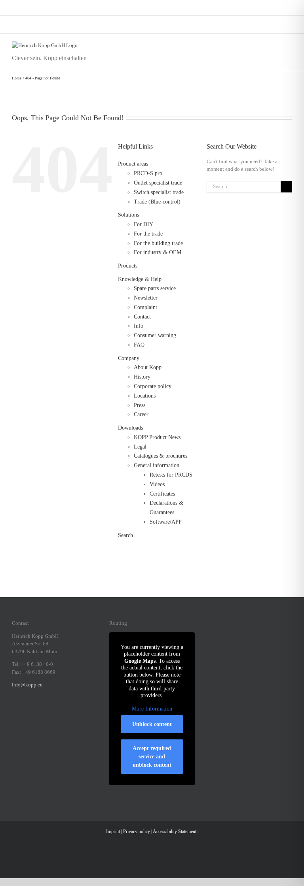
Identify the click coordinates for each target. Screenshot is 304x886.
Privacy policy (136, 831)
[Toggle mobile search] (275, 45)
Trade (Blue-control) (157, 202)
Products (127, 266)
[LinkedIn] (34, 712)
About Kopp (148, 367)
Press (139, 405)
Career (141, 414)
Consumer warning (155, 335)
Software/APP (166, 522)
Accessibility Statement (174, 831)
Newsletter (146, 298)
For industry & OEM (157, 252)
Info (138, 326)
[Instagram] (24, 712)
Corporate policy (152, 386)
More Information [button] (152, 709)
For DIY (143, 224)
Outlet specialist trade (158, 183)
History (142, 377)
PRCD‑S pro (148, 173)
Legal (140, 447)
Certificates (162, 494)
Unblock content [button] (152, 724)
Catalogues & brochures (160, 456)
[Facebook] (14, 712)
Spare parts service (155, 288)
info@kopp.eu (27, 685)
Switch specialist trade (159, 192)
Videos (157, 484)
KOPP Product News (157, 437)
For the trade (148, 234)
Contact (142, 317)
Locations (145, 396)
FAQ (139, 345)
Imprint (113, 831)
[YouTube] (65, 712)
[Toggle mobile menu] (289, 45)
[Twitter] (55, 712)
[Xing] (45, 712)
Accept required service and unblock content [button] (152, 756)
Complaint (145, 307)
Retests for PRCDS (171, 475)
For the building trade (158, 243)
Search (125, 535)
